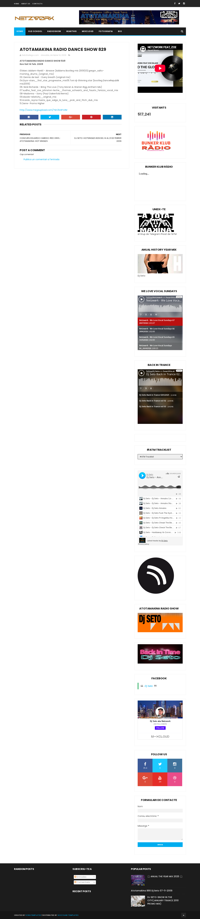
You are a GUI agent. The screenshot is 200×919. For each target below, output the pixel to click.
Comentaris (83, 882)
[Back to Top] (183, 915)
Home (16, 3)
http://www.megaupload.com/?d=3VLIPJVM (43, 110)
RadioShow (54, 31)
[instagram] (184, 3)
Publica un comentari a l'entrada (41, 159)
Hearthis (71, 31)
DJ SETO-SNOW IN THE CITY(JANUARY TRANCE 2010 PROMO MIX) (163, 900)
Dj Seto (149, 686)
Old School (35, 31)
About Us (25, 3)
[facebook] (174, 3)
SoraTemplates (33, 915)
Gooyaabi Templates (68, 915)
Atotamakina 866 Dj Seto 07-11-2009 (151, 890)
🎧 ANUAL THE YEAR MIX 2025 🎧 (164, 876)
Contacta (37, 3)
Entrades (81, 876)
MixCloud (88, 31)
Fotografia (106, 31)
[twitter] (179, 3)
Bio (120, 31)
